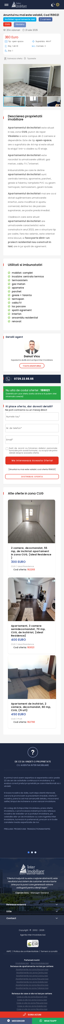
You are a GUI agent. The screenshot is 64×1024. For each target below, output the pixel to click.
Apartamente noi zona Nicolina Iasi (32, 985)
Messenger (18, 1020)
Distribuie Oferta (32, 476)
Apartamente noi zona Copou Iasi (32, 975)
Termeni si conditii (49, 951)
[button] (32, 80)
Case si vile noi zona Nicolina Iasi (32, 1009)
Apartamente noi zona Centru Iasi (32, 972)
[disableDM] (57, 5)
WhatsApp (50, 1020)
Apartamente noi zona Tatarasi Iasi (32, 988)
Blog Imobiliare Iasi (40, 963)
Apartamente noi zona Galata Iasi (32, 982)
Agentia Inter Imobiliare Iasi (33, 935)
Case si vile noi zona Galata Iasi (32, 1006)
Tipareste (31, 58)
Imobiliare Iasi (22, 963)
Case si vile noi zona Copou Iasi (32, 999)
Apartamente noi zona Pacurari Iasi (32, 978)
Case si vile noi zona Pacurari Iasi (32, 1003)
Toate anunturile (32, 365)
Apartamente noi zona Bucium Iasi (32, 969)
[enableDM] (52, 5)
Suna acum (34, 1014)
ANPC (9, 951)
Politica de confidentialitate (26, 951)
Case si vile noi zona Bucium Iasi (32, 996)
